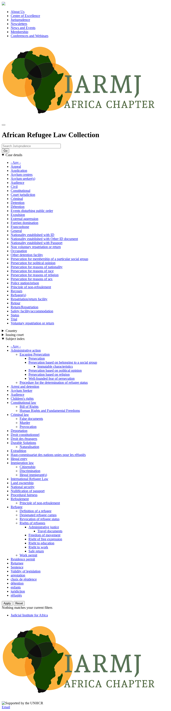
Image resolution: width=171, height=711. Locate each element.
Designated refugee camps (38, 515)
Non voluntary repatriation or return (36, 247)
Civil (14, 187)
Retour (15, 303)
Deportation (19, 431)
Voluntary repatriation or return (32, 323)
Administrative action (26, 350)
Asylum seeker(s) (23, 178)
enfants (16, 587)
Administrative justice (43, 527)
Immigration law (22, 463)
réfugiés (16, 595)
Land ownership (22, 483)
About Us (17, 12)
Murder (25, 423)
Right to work (38, 547)
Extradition (18, 451)
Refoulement (20, 499)
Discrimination (30, 471)
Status (15, 315)
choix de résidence (24, 579)
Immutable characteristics (55, 366)
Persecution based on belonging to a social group (62, 362)
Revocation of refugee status (39, 519)
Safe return (36, 551)
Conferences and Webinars (29, 36)
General (16, 231)
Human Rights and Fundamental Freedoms (50, 411)
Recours (16, 291)
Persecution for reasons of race (32, 271)
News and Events (23, 28)
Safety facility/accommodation (32, 311)
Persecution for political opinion (33, 263)
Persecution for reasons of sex (32, 279)
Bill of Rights (29, 406)
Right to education (41, 543)
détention (17, 583)
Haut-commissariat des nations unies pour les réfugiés (48, 455)
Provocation (28, 427)
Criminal (17, 199)
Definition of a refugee (35, 511)
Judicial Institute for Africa (29, 615)
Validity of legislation (26, 571)
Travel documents (49, 531)
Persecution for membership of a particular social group (49, 259)
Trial (14, 319)
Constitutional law (23, 402)
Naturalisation (29, 447)
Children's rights (22, 398)
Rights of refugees (32, 523)
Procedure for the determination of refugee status (54, 382)
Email (6, 707)
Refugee (16, 507)
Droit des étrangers (24, 439)
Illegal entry (19, 459)
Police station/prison (25, 283)
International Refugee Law (29, 479)
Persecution (36, 358)
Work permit (28, 555)
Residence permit (23, 559)
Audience (17, 182)
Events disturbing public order (32, 211)
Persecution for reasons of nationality (37, 267)
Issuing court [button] (15, 335)
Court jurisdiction (23, 195)
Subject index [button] (15, 339)
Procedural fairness (24, 495)
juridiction (18, 591)
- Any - (16, 162)
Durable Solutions (23, 443)
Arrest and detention (25, 386)
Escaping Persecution (35, 354)
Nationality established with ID (32, 235)
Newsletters (19, 24)
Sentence (17, 567)
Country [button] (11, 331)
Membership (19, 32)
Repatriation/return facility (29, 299)
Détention (17, 207)
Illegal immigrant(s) (33, 475)
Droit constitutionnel (25, 435)
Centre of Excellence (25, 16)
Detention (17, 203)
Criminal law (20, 415)
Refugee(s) (18, 295)
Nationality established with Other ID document (44, 239)
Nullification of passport (28, 491)
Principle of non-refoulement (31, 287)
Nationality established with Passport (36, 243)
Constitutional (20, 191)
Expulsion (18, 215)
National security (23, 487)
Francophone (20, 227)
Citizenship (27, 467)
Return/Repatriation (24, 307)
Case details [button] (14, 155)
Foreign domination (24, 223)
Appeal (16, 166)
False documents (31, 419)
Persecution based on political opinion (55, 370)
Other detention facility (27, 255)
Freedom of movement (44, 535)
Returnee (17, 563)
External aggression (24, 219)
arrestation (18, 575)
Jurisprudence (20, 20)
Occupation (19, 251)
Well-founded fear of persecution (51, 378)
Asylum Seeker (21, 390)
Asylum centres (22, 174)
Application (19, 170)
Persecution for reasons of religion (35, 275)
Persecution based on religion (49, 374)
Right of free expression (45, 539)
